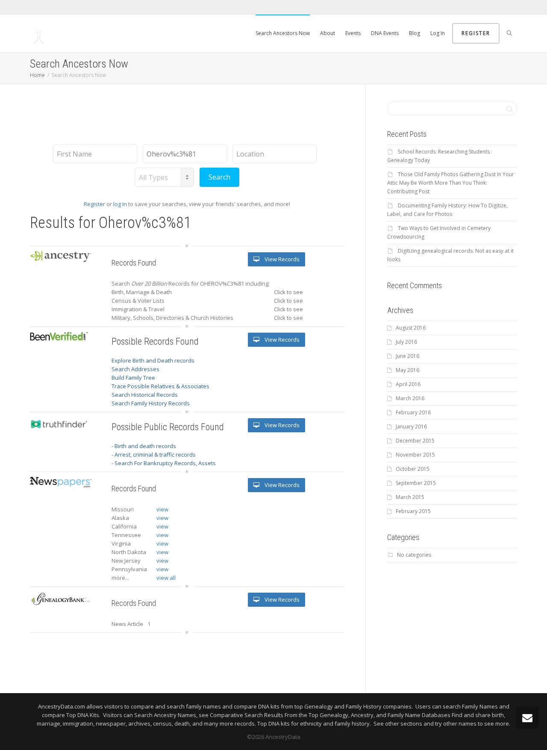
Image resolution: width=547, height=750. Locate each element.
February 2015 (413, 511)
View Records (281, 259)
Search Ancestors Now (283, 33)
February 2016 (413, 412)
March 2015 (410, 497)
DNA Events (385, 33)
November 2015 (415, 454)
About (327, 33)
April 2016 (408, 384)
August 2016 (411, 327)
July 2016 (406, 341)
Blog (414, 33)
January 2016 (411, 426)
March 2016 (410, 398)
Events (353, 33)
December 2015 (415, 440)
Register (476, 33)
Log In (437, 33)
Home (37, 75)
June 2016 (407, 356)
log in (120, 204)
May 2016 (407, 370)
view (162, 509)
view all (166, 578)
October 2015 (412, 468)
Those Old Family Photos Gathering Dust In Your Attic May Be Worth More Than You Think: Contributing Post (450, 183)
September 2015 (416, 483)
